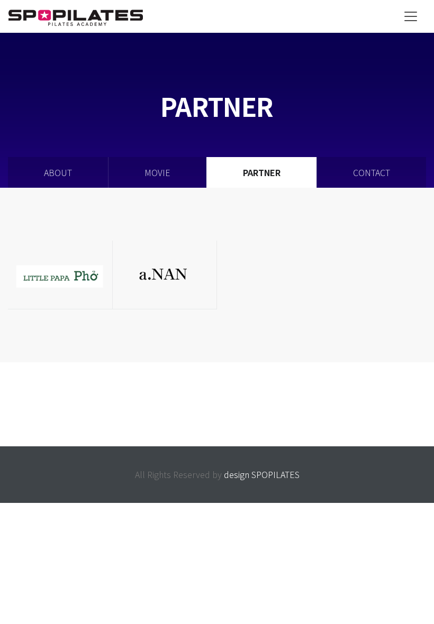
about (58, 172)
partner (262, 172)
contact (371, 172)
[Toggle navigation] (411, 16)
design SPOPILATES (262, 474)
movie (157, 172)
